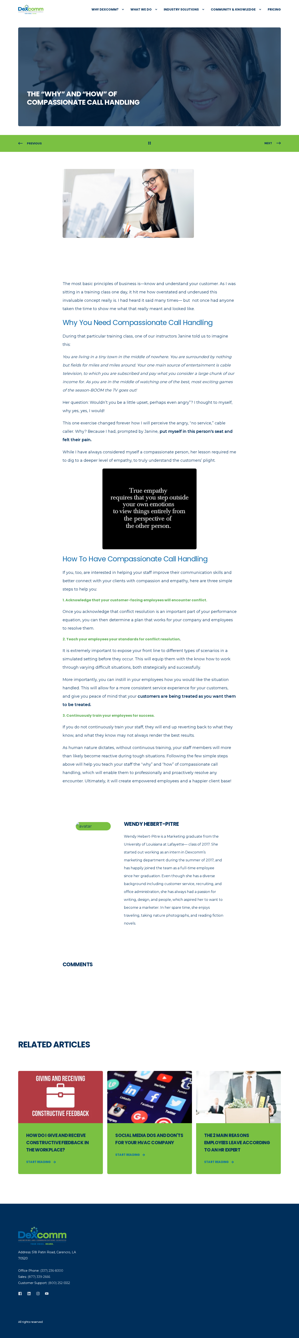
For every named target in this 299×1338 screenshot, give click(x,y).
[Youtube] (45, 1293)
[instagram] (37, 1293)
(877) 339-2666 (39, 1277)
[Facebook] (21, 1293)
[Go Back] (149, 143)
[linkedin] (29, 1293)
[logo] (42, 1236)
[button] (8, 1329)
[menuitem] (105, 9)
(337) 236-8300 (51, 1271)
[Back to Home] (30, 9)
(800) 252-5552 (59, 1283)
